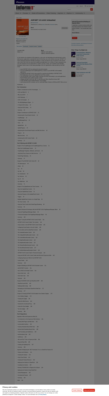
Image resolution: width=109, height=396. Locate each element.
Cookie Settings (77, 390)
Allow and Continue (89, 390)
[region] (54, 390)
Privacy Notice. (43, 394)
